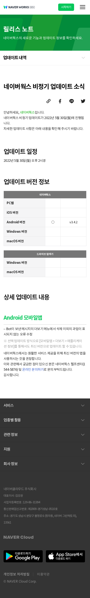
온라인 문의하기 (33, 369)
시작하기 (66, 7)
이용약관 (43, 574)
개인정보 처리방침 (17, 574)
